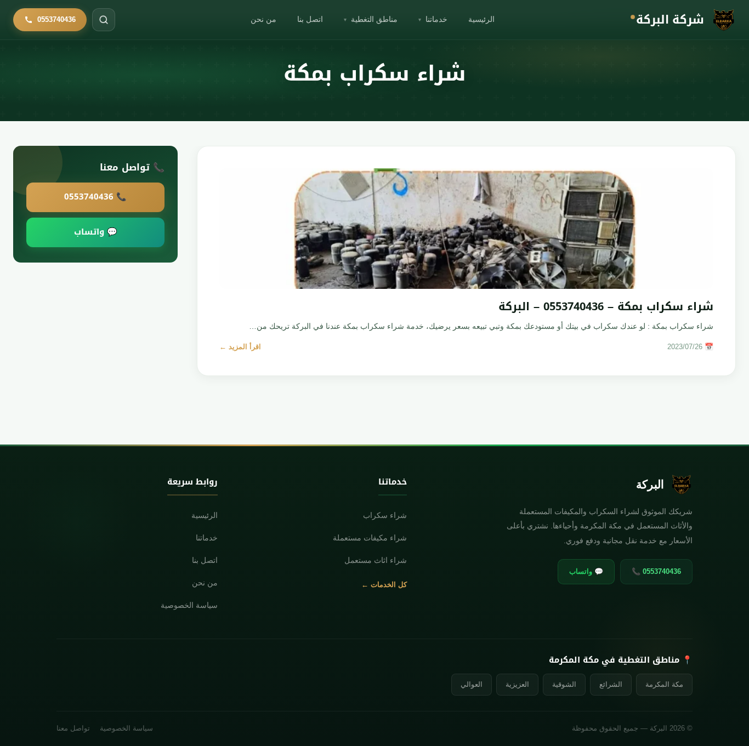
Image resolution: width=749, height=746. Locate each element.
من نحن (263, 19)
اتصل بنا (310, 19)
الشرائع (610, 684)
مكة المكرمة (664, 684)
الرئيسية (481, 19)
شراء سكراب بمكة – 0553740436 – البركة (605, 306)
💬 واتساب (95, 232)
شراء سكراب (384, 515)
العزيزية (517, 684)
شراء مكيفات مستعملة (369, 538)
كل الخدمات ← (383, 584)
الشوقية (564, 684)
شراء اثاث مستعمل (375, 560)
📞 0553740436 (95, 196)
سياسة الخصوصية (189, 605)
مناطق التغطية (371, 19)
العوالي (472, 684)
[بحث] (103, 19)
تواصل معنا (73, 728)
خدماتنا (432, 19)
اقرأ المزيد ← (240, 347)
